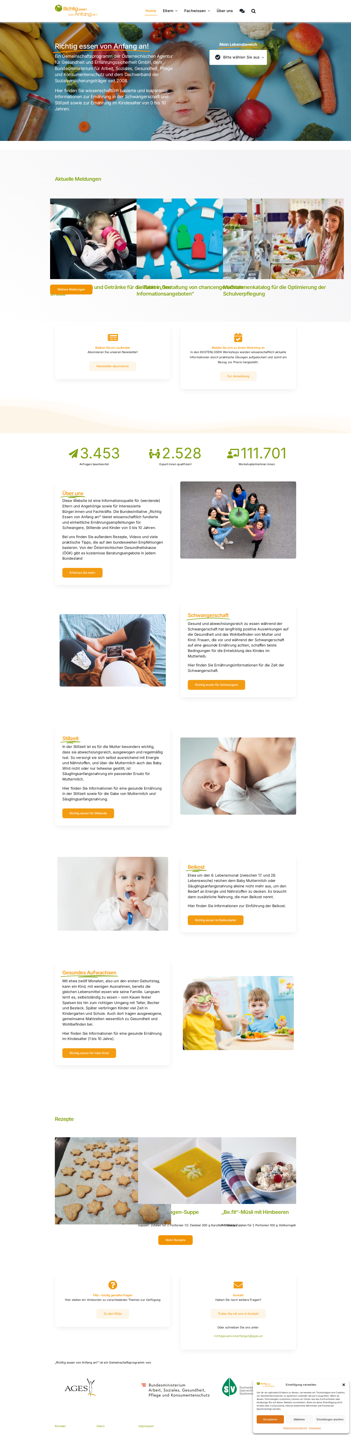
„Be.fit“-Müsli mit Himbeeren (255, 1212)
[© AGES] (76, 6)
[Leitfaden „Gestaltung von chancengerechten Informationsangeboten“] (197, 238)
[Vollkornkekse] (113, 1180)
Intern (101, 1426)
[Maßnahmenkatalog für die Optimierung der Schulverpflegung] (283, 238)
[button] (344, 1385)
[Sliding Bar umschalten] (242, 11)
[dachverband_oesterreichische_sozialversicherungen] (243, 1379)
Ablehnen (299, 1419)
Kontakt (60, 1426)
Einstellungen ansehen (330, 1419)
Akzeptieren (270, 1419)
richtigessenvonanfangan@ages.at (238, 1336)
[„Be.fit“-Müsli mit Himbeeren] (279, 1170)
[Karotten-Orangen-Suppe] (196, 1170)
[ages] (79, 1379)
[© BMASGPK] (176, 1382)
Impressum (315, 1428)
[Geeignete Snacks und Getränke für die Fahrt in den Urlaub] (110, 238)
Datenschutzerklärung (295, 1428)
